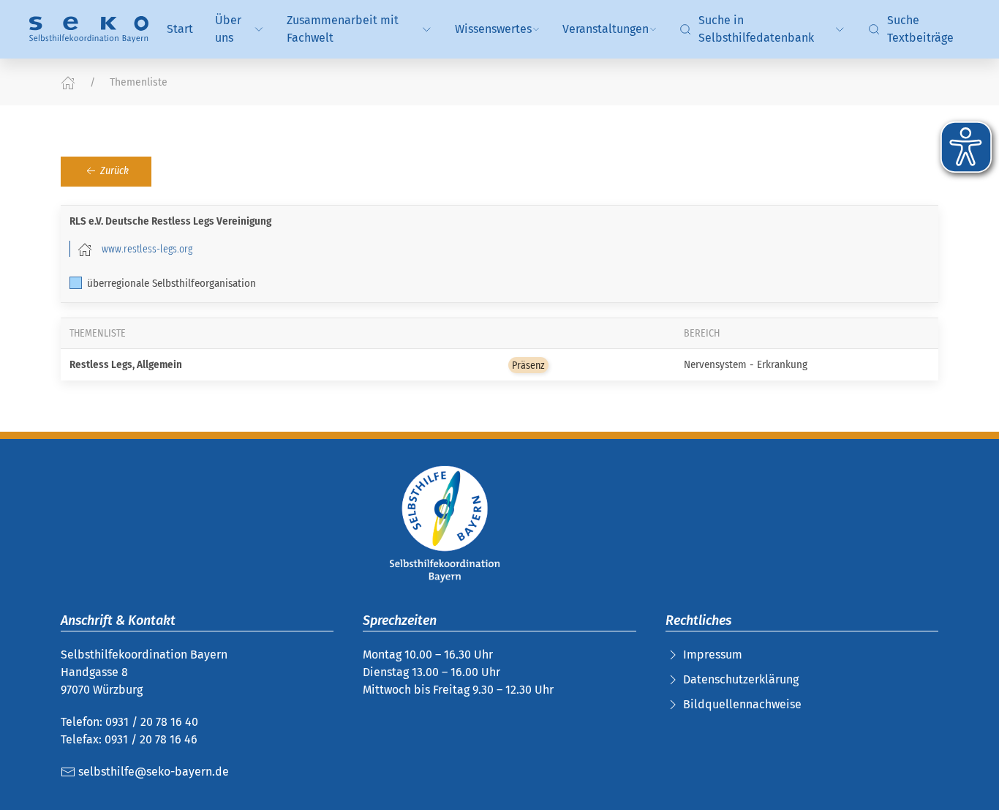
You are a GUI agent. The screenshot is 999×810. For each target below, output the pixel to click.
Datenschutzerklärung (741, 679)
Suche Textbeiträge (920, 29)
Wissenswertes (493, 29)
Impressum (712, 654)
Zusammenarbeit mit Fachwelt (343, 29)
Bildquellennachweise (742, 704)
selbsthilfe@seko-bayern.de (152, 772)
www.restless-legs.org (147, 248)
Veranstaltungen (605, 29)
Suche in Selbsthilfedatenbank (756, 29)
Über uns (228, 29)
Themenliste (138, 82)
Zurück (113, 171)
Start (180, 29)
